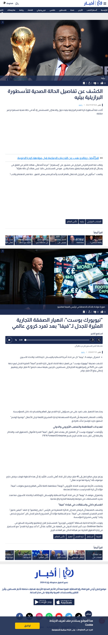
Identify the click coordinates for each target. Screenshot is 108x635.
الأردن (80, 10)
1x (16, 340)
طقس (52, 10)
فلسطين (62, 10)
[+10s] (99, 340)
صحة (72, 10)
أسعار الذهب (92, 10)
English (10, 3)
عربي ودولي (41, 10)
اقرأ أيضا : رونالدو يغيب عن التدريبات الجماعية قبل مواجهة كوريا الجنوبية (58, 157)
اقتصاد (30, 10)
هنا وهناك (11, 10)
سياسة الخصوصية (59, 630)
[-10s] (92, 340)
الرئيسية (104, 10)
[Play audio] (9, 340)
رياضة (21, 10)
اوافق (27, 625)
